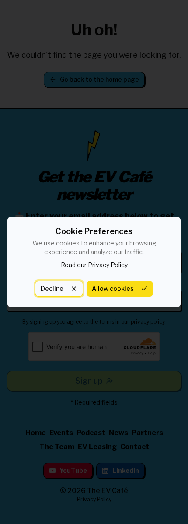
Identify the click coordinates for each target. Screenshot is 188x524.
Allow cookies (113, 288)
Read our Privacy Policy (94, 265)
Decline (52, 288)
